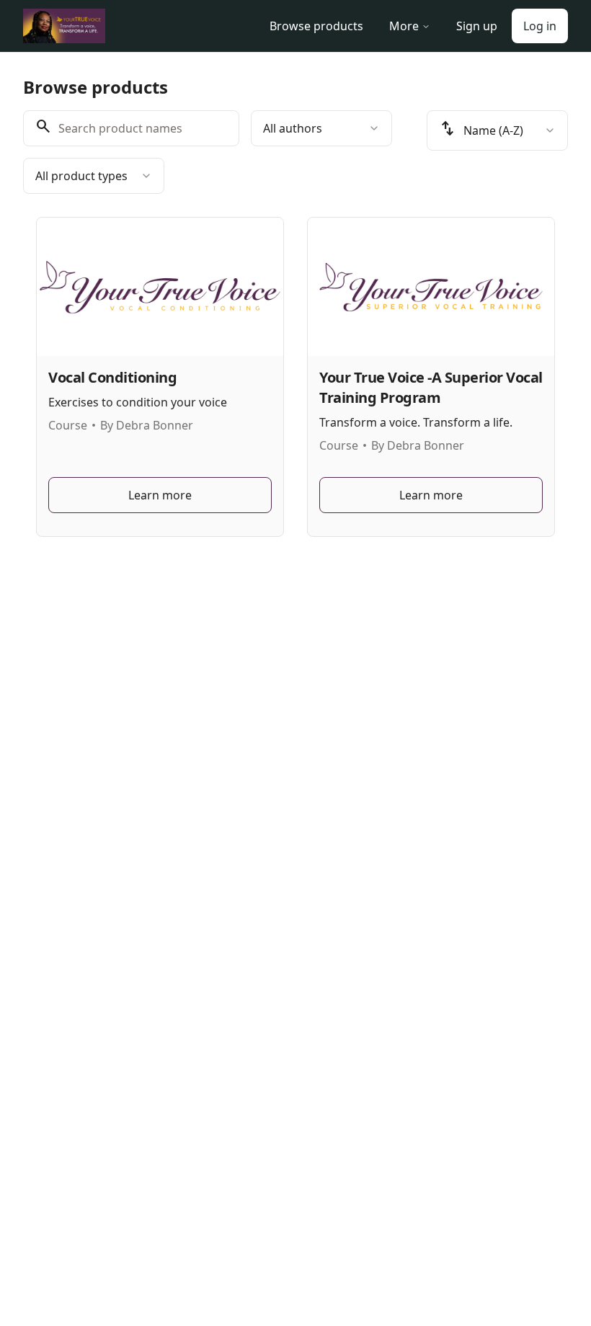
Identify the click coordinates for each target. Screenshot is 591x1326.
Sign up (476, 26)
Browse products (316, 26)
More (404, 26)
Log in (539, 26)
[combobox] (321, 128)
